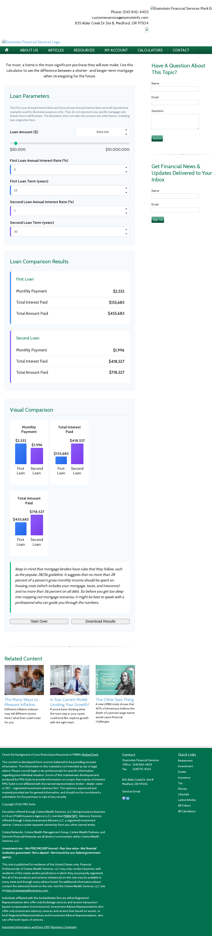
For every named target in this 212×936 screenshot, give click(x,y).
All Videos (184, 805)
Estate (182, 772)
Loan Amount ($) (24, 132)
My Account (116, 50)
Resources (84, 50)
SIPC (75, 816)
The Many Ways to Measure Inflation (21, 702)
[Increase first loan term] (126, 188)
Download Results (101, 621)
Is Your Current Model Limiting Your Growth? (69, 702)
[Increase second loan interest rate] (126, 208)
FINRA (67, 816)
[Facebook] (123, 799)
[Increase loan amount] (126, 129)
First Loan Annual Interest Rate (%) (39, 160)
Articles (56, 50)
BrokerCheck (90, 754)
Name (155, 83)
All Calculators (187, 811)
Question (158, 111)
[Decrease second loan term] (126, 234)
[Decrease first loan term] (126, 192)
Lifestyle (183, 794)
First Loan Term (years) (29, 181)
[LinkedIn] (127, 799)
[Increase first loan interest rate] (126, 167)
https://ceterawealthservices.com (26, 890)
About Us (29, 50)
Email (155, 97)
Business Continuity (64, 927)
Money (182, 789)
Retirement (185, 760)
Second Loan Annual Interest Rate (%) (42, 202)
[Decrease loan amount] (126, 134)
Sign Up (158, 219)
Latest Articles (187, 800)
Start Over (39, 621)
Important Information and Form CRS (25, 927)
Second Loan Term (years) (32, 222)
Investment (185, 766)
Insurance (184, 777)
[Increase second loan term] (126, 229)
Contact (181, 50)
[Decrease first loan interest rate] (126, 172)
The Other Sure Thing (115, 699)
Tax (180, 783)
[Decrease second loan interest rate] (126, 213)
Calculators (150, 50)
